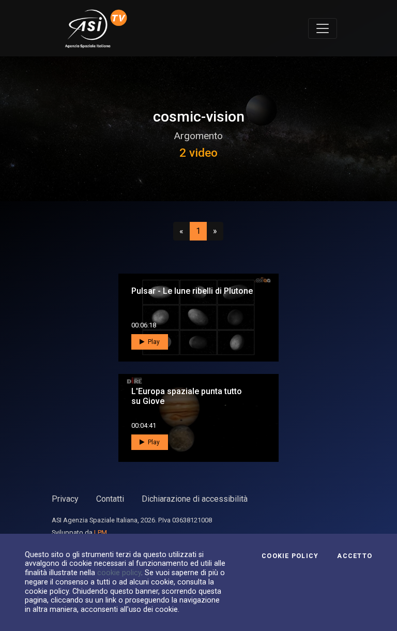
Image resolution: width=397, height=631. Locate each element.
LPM (100, 532)
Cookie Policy (290, 556)
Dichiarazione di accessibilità (195, 499)
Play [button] (153, 341)
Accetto (354, 556)
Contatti (110, 499)
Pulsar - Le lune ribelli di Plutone (192, 291)
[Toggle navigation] (322, 28)
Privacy (65, 499)
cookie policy (119, 572)
